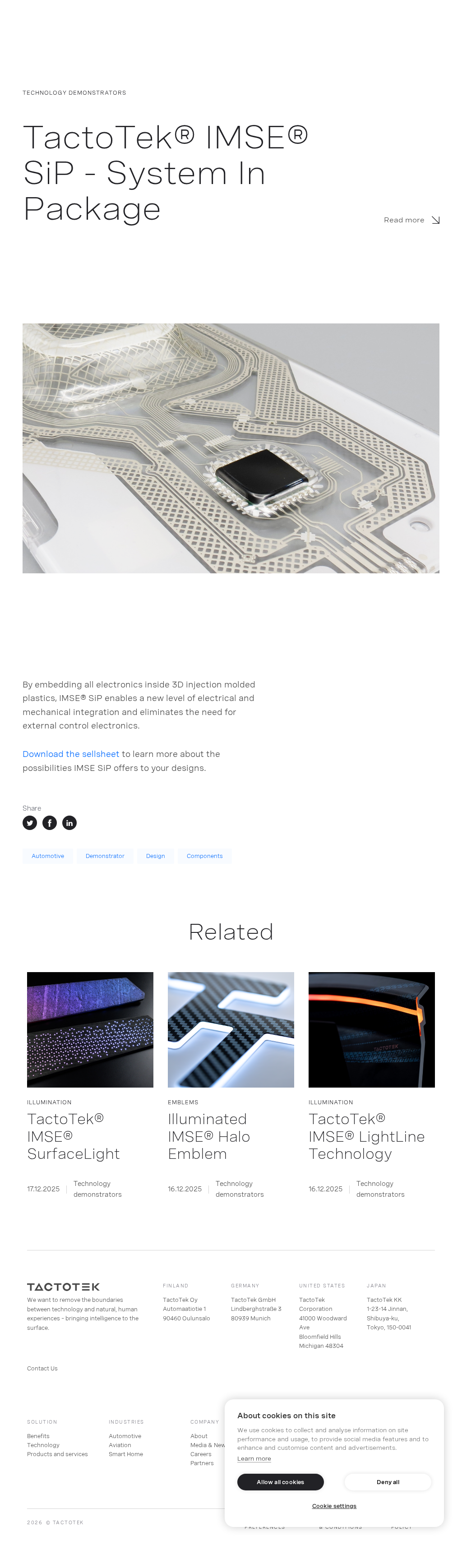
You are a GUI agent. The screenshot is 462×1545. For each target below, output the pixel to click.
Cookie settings (334, 1506)
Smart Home (126, 1454)
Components (205, 856)
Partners (202, 1463)
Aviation (120, 1445)
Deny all (388, 1482)
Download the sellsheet (71, 754)
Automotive (48, 856)
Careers (201, 1454)
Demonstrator (105, 856)
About (199, 1436)
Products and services (57, 1454)
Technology (43, 1445)
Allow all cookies (280, 1482)
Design (155, 856)
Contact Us (42, 1368)
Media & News (209, 1445)
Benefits (38, 1436)
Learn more (254, 1458)
